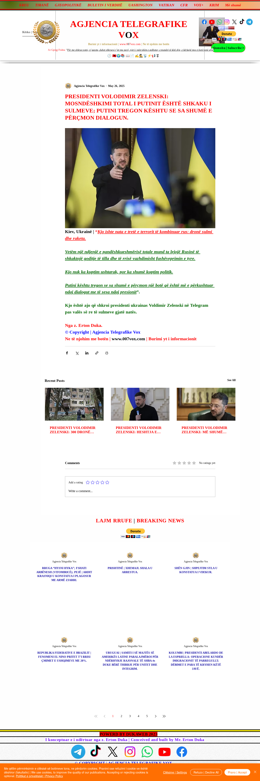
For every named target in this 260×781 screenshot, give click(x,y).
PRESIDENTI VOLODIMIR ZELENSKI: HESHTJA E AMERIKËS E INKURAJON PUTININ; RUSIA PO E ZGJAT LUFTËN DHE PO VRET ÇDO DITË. (139, 430)
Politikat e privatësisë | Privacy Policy (39, 776)
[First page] (96, 716)
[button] (227, 36)
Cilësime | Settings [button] (175, 772)
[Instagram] (227, 22)
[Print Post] (107, 353)
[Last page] (164, 716)
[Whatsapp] (219, 22)
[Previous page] (104, 716)
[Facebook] (204, 22)
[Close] (255, 772)
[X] (234, 22)
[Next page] (155, 716)
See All (231, 380)
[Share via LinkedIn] (87, 353)
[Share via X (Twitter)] (77, 353)
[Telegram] (249, 22)
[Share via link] (97, 353)
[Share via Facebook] (67, 353)
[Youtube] (212, 22)
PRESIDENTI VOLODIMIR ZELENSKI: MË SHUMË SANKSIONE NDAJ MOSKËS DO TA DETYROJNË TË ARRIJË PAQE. (204, 430)
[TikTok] (242, 22)
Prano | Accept (237, 772)
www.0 (124, 44)
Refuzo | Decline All (206, 772)
